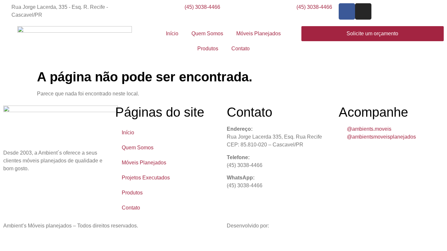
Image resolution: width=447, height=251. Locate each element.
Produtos (207, 48)
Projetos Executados (146, 177)
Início (172, 33)
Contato (240, 48)
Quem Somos (207, 33)
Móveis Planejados (258, 33)
